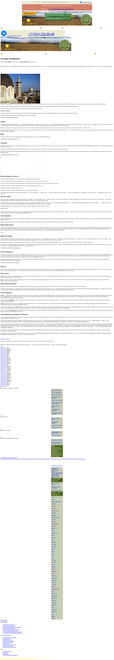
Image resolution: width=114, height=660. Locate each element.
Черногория (54, 604)
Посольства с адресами (57, 440)
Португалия (54, 578)
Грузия (53, 530)
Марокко (54, 566)
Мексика (54, 569)
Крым (53, 499)
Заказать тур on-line (5, 339)
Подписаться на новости (57, 465)
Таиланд (53, 586)
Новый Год (54, 497)
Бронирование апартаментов (9, 637)
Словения (54, 584)
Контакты (5, 652)
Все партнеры (4, 621)
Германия (54, 526)
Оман (54, 575)
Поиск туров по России (8, 641)
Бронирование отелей (8, 642)
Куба (53, 557)
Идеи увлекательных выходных (55, 15)
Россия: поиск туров (56, 390)
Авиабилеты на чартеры (8, 625)
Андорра (54, 508)
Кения (53, 551)
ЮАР (53, 613)
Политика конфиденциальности (10, 655)
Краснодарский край (56, 501)
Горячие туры (6, 643)
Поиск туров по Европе (57, 400)
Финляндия (54, 598)
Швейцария (54, 609)
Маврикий (54, 560)
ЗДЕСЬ (57, 456)
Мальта (53, 564)
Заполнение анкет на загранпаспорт (11, 629)
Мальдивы (54, 562)
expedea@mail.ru (67, 9)
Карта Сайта (6, 654)
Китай (53, 555)
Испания (54, 546)
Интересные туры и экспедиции (56, 410)
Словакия (54, 582)
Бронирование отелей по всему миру (56, 432)
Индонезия (54, 542)
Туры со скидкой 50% (56, 392)
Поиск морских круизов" (55, 422)
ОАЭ (53, 573)
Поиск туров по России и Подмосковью (57, 403)
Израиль (53, 537)
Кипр (53, 553)
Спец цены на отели (56, 435)
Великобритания (55, 517)
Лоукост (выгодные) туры (12, 54)
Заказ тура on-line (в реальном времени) (12, 627)
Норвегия (54, 571)
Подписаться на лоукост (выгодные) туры (12, 633)
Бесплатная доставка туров (9, 624)
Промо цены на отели (8, 645)
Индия (53, 539)
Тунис (53, 591)
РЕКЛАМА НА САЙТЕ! (8, 628)
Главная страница (46, 27)
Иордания (54, 544)
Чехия (53, 607)
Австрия (53, 506)
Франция (54, 600)
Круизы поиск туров (56, 394)
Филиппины (54, 595)
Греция (53, 528)
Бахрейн (55, 510)
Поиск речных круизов (57, 425)
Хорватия (54, 602)
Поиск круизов (6, 638)
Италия (53, 548)
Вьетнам (53, 521)
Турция (53, 593)
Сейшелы (54, 580)
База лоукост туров (7, 640)
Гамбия (55, 524)
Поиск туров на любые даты (54, 18)
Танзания (55, 589)
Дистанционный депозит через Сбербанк (12, 631)
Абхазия (53, 503)
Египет (53, 535)
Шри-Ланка (54, 611)
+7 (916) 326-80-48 (54, 9)
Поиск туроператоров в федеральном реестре (57, 443)
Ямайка (53, 616)
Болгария (54, 512)
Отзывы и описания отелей (9, 647)
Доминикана (54, 533)
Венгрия (53, 519)
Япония (53, 618)
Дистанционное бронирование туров (9, 27)
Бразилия (54, 515)
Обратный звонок (29, 13)
